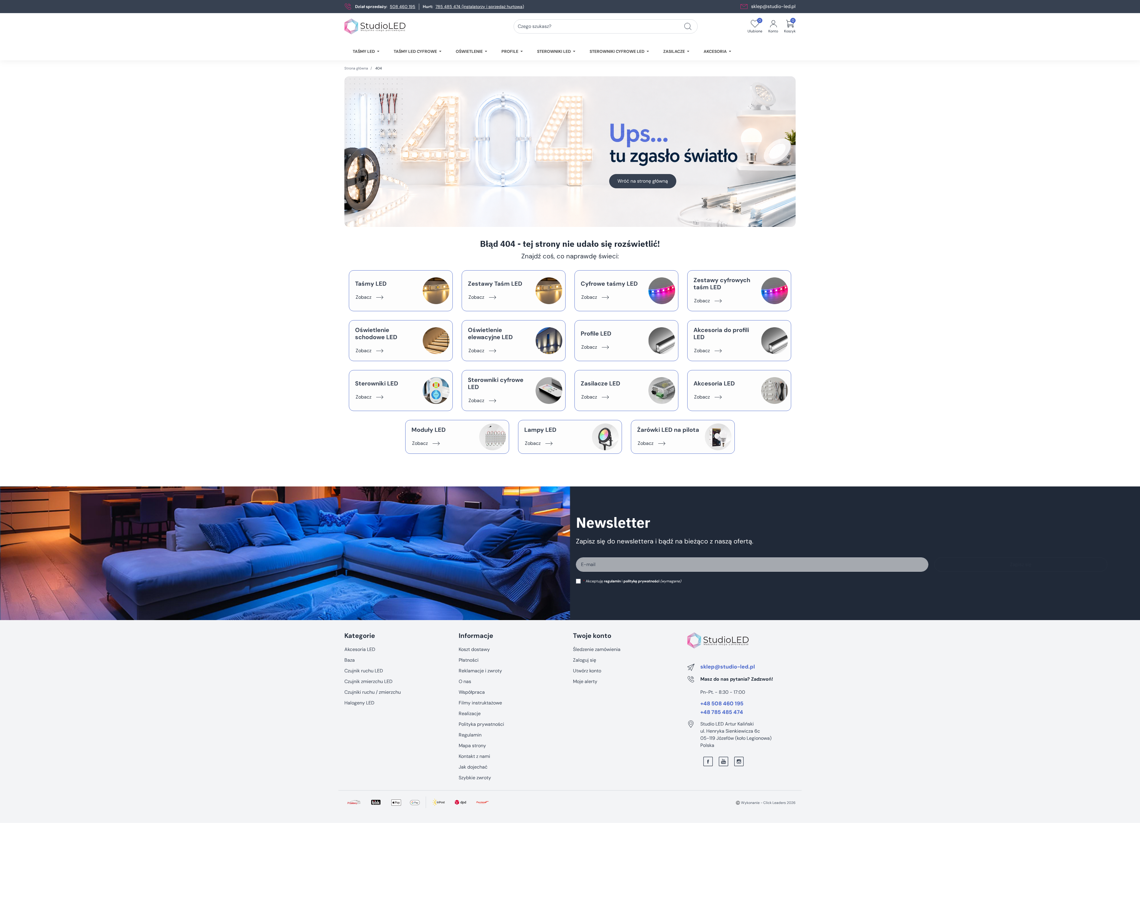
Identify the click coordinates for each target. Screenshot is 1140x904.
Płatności (469, 660)
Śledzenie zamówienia (596, 649)
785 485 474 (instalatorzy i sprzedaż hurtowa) (480, 6)
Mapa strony (472, 745)
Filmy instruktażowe (480, 703)
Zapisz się (1020, 564)
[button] (790, 26)
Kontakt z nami (474, 756)
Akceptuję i (632, 581)
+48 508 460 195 (721, 704)
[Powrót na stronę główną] (570, 151)
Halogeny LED (359, 703)
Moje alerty (585, 681)
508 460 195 (402, 6)
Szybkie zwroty (475, 778)
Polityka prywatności (481, 724)
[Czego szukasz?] (688, 26)
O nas (465, 681)
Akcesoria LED (359, 649)
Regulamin (470, 735)
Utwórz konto (587, 671)
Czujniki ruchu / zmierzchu (372, 692)
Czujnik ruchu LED (363, 671)
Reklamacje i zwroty (480, 671)
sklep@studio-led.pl (773, 6)
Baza (349, 660)
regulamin (612, 581)
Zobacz (363, 297)
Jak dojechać (473, 767)
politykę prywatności (641, 581)
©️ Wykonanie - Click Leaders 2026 (766, 802)
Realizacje (470, 713)
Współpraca (472, 692)
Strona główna (356, 68)
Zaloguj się (584, 660)
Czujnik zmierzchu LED (368, 681)
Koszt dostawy (474, 649)
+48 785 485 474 (721, 712)
